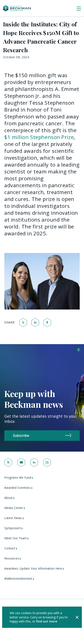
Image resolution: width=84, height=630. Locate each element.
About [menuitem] (8, 498)
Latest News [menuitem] (13, 518)
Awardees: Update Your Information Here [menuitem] (33, 568)
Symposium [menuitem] (12, 528)
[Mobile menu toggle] (79, 9)
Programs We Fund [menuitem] (17, 477)
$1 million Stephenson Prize (39, 137)
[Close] (77, 617)
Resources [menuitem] (11, 558)
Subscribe (21, 435)
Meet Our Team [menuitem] (15, 538)
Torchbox (22, 620)
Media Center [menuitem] (13, 508)
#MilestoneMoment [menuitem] (18, 578)
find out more (46, 621)
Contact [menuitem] (9, 548)
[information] (79, 350)
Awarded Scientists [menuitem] (17, 488)
